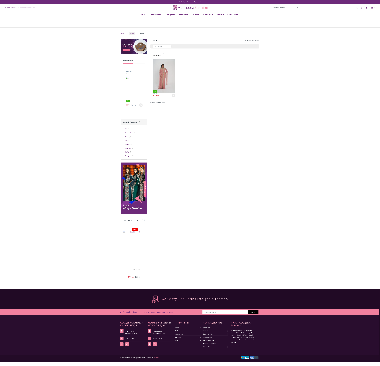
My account (197, 2)
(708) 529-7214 (11, 7)
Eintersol (156, 357)
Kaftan (165, 53)
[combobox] (285, 8)
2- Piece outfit (233, 15)
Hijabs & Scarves (156, 15)
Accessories (183, 15)
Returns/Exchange (208, 340)
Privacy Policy (207, 347)
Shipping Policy (207, 337)
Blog (176, 340)
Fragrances (171, 15)
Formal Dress (130, 133)
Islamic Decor (208, 15)
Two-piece (129, 156)
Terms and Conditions (209, 344)
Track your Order (185, 2)
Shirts (127, 71)
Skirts (128, 140)
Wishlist (205, 331)
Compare (178, 337)
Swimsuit (196, 15)
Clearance (220, 15)
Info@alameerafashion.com (27, 7)
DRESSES (161, 53)
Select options (173, 95)
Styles (143, 15)
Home (122, 33)
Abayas (128, 144)
